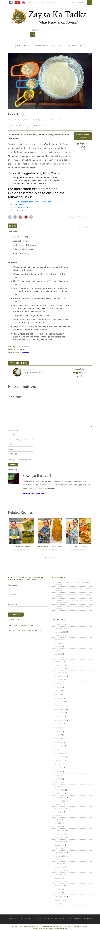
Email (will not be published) (20, 440)
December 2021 (60, 797)
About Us (33, 3)
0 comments (58, 120)
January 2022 (59, 794)
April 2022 (58, 783)
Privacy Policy (78, 918)
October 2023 (59, 716)
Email (73, 217)
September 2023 (60, 720)
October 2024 (59, 672)
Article (32, 120)
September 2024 (60, 676)
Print (90, 217)
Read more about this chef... (34, 493)
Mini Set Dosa (19, 210)
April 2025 (58, 658)
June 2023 (58, 731)
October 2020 (59, 845)
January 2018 (59, 867)
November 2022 (60, 757)
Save (82, 217)
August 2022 (59, 768)
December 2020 (60, 838)
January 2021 (59, 834)
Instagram (27, 918)
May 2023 (58, 735)
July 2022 (58, 771)
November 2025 (60, 632)
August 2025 (59, 643)
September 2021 (60, 808)
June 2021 (58, 819)
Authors (44, 3)
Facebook (11, 918)
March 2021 (59, 827)
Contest (54, 45)
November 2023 (60, 713)
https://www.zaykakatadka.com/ (28, 630)
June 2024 (58, 687)
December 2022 (60, 753)
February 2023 (60, 746)
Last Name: (12, 595)
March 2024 (59, 698)
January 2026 (59, 625)
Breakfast (25, 352)
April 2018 (58, 860)
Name (13, 430)
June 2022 (58, 775)
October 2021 (59, 805)
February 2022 (60, 790)
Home (19, 45)
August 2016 (59, 904)
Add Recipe (40, 45)
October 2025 (59, 636)
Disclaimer (54, 918)
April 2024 (58, 694)
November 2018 (60, 856)
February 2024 (60, 702)
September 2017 (60, 882)
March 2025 (59, 661)
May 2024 (58, 691)
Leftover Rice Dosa (21, 207)
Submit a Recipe (79, 3)
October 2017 (59, 878)
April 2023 (58, 738)
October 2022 (59, 760)
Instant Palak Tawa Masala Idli (21, 546)
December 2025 (60, 628)
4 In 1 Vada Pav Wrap (50, 546)
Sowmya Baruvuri (44, 120)
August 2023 (59, 724)
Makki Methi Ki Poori (78, 546)
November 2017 (60, 874)
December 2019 (60, 852)
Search (33, 34)
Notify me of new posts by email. (20, 460)
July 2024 (58, 683)
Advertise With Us (75, 45)
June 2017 (58, 893)
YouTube (19, 918)
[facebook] (11, 2)
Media (53, 3)
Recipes (27, 45)
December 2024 (60, 669)
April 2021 (58, 823)
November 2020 (60, 841)
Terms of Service (65, 918)
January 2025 (59, 665)
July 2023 (58, 727)
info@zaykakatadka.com (27, 625)
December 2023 (60, 709)
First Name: (12, 585)
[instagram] (23, 2)
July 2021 (58, 816)
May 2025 (58, 654)
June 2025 (58, 650)
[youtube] (17, 2)
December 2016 (60, 896)
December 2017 (60, 871)
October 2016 (59, 900)
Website (10, 449)
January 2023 (59, 749)
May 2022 (58, 779)
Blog (62, 45)
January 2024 (59, 705)
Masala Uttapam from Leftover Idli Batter (32, 201)
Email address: (13, 604)
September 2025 (60, 639)
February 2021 (60, 830)
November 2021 (60, 801)
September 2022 (60, 764)
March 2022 (59, 786)
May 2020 (58, 849)
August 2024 (59, 680)
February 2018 (60, 863)
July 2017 (58, 889)
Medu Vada (18, 204)
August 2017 (59, 885)
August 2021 (59, 812)
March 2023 (59, 742)
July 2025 (58, 647)
